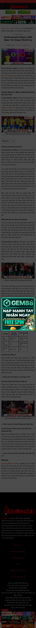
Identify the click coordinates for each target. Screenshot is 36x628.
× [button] (31, 300)
